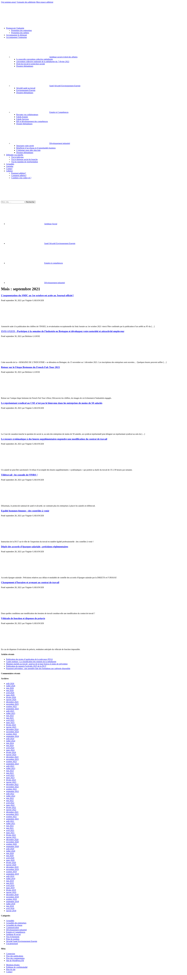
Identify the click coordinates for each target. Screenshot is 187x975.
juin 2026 (10, 688)
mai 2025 (10, 718)
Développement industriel (16, 930)
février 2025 (11, 725)
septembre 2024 (12, 736)
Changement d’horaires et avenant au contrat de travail (30, 582)
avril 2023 (10, 775)
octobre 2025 (11, 706)
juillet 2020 (10, 851)
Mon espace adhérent (44, 2)
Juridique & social (13, 934)
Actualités (10, 921)
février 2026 (11, 697)
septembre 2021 (12, 819)
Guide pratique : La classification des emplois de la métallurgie (31, 661)
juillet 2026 (10, 686)
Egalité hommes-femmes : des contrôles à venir (25, 510)
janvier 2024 (11, 755)
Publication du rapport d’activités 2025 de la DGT (26, 666)
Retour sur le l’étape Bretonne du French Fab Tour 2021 (30, 367)
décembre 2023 (12, 757)
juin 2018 (10, 906)
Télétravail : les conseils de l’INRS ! (19, 474)
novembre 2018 (12, 897)
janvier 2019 (11, 892)
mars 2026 (10, 695)
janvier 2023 (11, 782)
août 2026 (10, 683)
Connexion (10, 954)
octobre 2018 (11, 899)
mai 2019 (10, 883)
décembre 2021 (12, 812)
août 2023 (10, 766)
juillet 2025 (10, 713)
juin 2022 (10, 798)
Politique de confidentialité (16, 967)
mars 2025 (10, 722)
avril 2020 (10, 858)
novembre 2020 (12, 842)
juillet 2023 (10, 768)
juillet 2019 (10, 878)
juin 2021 (10, 826)
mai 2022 (10, 800)
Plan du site (10, 969)
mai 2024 (10, 745)
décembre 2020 (12, 839)
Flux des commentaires (15, 958)
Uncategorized (12, 943)
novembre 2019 (12, 869)
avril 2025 (10, 720)
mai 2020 (10, 856)
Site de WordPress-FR (15, 960)
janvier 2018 (11, 911)
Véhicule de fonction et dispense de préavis (23, 618)
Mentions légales (13, 965)
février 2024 (11, 752)
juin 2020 (10, 853)
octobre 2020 (11, 844)
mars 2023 (10, 778)
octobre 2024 (11, 734)
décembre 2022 (12, 784)
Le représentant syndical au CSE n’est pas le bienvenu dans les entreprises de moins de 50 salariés (51, 403)
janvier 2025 (11, 727)
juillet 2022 (10, 796)
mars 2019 (10, 888)
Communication (12, 927)
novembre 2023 (12, 759)
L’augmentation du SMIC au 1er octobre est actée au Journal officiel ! (37, 295)
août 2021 (10, 821)
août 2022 (10, 794)
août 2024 (10, 738)
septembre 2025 (12, 709)
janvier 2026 (11, 699)
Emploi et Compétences (15, 932)
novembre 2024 (12, 732)
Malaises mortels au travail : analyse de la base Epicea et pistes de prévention (37, 664)
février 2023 (11, 780)
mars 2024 (10, 750)
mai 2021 (10, 828)
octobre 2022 (11, 789)
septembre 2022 (12, 791)
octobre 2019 (11, 872)
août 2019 (10, 876)
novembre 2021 (12, 814)
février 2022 (11, 807)
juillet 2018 (10, 904)
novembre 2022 (12, 787)
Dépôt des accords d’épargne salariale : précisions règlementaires (34, 546)
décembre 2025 (12, 702)
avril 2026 (10, 693)
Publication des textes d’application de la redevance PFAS (29, 659)
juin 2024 (10, 743)
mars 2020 (10, 860)
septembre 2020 (12, 846)
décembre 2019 (12, 867)
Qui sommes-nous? (8, 2)
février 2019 (11, 890)
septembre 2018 (12, 901)
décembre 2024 (12, 729)
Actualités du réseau (14, 925)
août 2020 (10, 849)
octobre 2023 (11, 761)
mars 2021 (10, 833)
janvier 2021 (11, 837)
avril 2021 (10, 830)
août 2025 (10, 711)
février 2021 (11, 835)
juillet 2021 (10, 823)
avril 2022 (10, 803)
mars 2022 (10, 805)
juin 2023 (10, 771)
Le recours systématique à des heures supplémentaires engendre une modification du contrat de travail (54, 439)
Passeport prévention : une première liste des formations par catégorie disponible (38, 668)
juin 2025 (10, 716)
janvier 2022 (11, 810)
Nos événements (12, 937)
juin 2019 (10, 881)
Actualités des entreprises (16, 923)
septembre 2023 (12, 764)
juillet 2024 (10, 741)
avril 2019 (10, 885)
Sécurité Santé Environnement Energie (21, 941)
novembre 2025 (12, 704)
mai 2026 (10, 690)
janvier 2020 (11, 865)
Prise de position (12, 939)
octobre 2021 (11, 817)
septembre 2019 (12, 874)
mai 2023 (10, 773)
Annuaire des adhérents (26, 2)
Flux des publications (14, 956)
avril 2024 (10, 748)
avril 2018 (10, 908)
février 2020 (11, 862)
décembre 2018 (12, 895)
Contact (9, 972)
